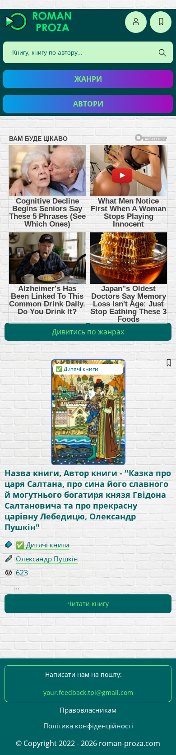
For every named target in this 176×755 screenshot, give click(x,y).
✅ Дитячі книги (77, 369)
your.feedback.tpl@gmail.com (88, 692)
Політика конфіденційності (88, 725)
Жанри (88, 79)
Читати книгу (88, 603)
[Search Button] (162, 52)
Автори (88, 104)
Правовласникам (88, 709)
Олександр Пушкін (47, 558)
